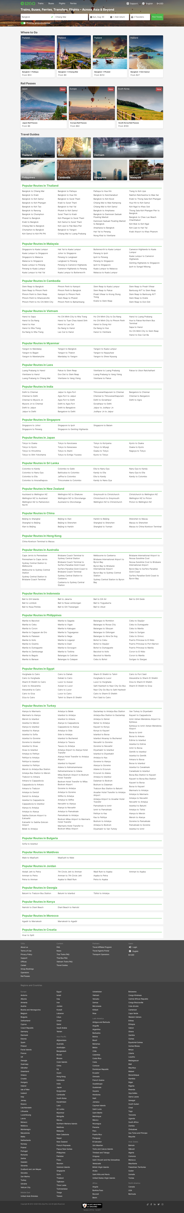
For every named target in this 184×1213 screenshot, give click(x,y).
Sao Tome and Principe (137, 1133)
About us (24, 947)
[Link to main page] (28, 3)
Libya (59, 1017)
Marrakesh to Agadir (67, 921)
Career (23, 965)
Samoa (95, 1002)
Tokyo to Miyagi (101, 447)
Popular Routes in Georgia (39, 887)
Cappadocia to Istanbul (33, 804)
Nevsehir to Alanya (67, 803)
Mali (130, 1064)
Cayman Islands (99, 1105)
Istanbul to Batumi (137, 805)
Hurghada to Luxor (102, 678)
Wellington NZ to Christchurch (108, 502)
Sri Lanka (60, 1109)
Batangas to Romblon (104, 620)
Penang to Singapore (103, 261)
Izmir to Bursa (135, 748)
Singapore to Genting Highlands (73, 429)
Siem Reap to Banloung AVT (142, 294)
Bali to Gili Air (100, 599)
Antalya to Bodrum (102, 825)
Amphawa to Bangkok (104, 227)
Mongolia (60, 1116)
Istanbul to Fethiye (31, 765)
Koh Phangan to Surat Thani (71, 218)
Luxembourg (26, 1115)
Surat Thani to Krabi (67, 214)
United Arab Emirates (29, 1196)
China (59, 1066)
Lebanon (60, 1013)
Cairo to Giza (28, 693)
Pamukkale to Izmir (103, 805)
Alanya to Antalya (30, 807)
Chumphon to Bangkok (33, 229)
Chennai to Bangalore (139, 396)
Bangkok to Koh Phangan (34, 202)
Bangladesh (61, 1051)
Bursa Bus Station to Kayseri (142, 775)
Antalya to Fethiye (30, 753)
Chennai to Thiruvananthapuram (109, 396)
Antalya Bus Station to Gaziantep (109, 715)
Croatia (24, 1079)
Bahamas (96, 1044)
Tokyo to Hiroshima (31, 451)
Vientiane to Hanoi (31, 374)
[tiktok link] (148, 1204)
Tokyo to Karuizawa (67, 443)
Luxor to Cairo (65, 693)
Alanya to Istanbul (30, 727)
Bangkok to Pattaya (67, 191)
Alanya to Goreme (102, 765)
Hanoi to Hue (28, 324)
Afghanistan (61, 1040)
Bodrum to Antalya (102, 821)
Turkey (23, 1180)
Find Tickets (157, 17)
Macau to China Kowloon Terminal (145, 526)
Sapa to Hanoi (136, 327)
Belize (95, 1047)
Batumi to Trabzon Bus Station (36, 893)
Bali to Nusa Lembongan (69, 603)
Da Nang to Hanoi (66, 328)
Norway (24, 1144)
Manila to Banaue (30, 659)
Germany (24, 1031)
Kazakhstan (61, 1102)
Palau (59, 1160)
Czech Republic (27, 1028)
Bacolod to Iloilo (101, 651)
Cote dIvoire (133, 1006)
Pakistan (60, 1156)
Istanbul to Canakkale (139, 767)
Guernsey (24, 1064)
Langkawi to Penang (67, 261)
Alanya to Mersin (137, 813)
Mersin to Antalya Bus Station (36, 769)
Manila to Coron (29, 628)
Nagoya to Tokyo (137, 451)
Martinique (97, 1116)
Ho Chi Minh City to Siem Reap (144, 331)
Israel (59, 995)
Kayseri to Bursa (137, 782)
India (59, 1084)
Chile (95, 1051)
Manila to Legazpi (66, 640)
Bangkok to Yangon (67, 229)
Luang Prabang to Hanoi (33, 370)
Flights (62, 3)
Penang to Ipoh (101, 253)
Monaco (24, 1122)
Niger (130, 1082)
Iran (58, 1002)
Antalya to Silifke (66, 800)
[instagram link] (162, 1204)
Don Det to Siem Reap (68, 374)
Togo (130, 1111)
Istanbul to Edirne (137, 744)
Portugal (24, 1151)
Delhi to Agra (135, 400)
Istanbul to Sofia (30, 734)
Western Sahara (134, 1017)
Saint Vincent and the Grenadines (106, 1160)
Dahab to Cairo (65, 678)
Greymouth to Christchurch (106, 494)
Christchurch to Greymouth (106, 498)
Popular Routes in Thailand (40, 185)
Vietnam (96, 995)
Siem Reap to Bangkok (33, 286)
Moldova (24, 1126)
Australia (60, 1044)
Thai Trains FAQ (63, 954)
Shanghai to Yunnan (103, 526)
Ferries (73, 3)
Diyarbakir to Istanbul (104, 750)
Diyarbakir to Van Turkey (105, 829)
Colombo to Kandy (31, 468)
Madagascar (133, 1060)
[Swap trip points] (52, 17)
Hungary (24, 1082)
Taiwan (59, 1196)
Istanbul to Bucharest (68, 738)
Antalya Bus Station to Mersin (36, 773)
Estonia (24, 1039)
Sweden (24, 1162)
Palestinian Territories (137, 1167)
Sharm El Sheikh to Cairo (34, 682)
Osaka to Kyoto (136, 447)
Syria (59, 1174)
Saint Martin (97, 1113)
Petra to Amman (30, 879)
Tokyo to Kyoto (29, 447)
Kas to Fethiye (100, 817)
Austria (23, 1006)
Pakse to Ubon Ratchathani (142, 370)
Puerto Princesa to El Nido (141, 640)
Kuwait (59, 1010)
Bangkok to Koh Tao (31, 206)
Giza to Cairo (28, 697)
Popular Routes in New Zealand (43, 488)
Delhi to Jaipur (29, 407)
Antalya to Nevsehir (138, 798)
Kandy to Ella (100, 472)
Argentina (96, 1029)
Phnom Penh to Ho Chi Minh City (37, 302)
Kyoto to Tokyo (101, 454)
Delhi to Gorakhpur (103, 400)
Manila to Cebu (29, 624)
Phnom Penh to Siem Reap (34, 294)
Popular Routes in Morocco (40, 915)
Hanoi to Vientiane (102, 332)
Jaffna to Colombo (67, 476)
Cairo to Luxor (65, 689)
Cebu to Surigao (137, 632)
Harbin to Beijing (101, 519)
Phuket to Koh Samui (67, 210)
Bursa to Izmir (135, 732)
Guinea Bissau (134, 1046)
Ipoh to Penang (101, 257)
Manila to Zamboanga (32, 651)
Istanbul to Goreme (31, 738)
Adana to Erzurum (102, 769)
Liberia (131, 1053)
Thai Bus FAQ (62, 958)
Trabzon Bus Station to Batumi (108, 788)
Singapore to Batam (103, 425)
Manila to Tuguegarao (68, 632)
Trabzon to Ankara (31, 777)
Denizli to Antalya (30, 796)
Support (134, 3)
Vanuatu (96, 999)
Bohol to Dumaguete (103, 647)
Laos (58, 1105)
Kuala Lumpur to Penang (33, 265)
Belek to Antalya (30, 829)
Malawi (131, 1071)
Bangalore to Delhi (66, 411)
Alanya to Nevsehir (67, 807)
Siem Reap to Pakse (103, 290)
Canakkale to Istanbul (139, 771)
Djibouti (131, 1149)
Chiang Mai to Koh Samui (105, 206)
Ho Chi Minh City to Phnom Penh (109, 320)
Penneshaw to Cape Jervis (34, 559)
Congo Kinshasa (135, 995)
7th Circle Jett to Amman (70, 871)
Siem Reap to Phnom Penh (34, 290)
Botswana (132, 992)
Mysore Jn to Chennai (32, 403)
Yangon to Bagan (30, 352)
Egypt (59, 992)
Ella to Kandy (100, 476)
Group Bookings (27, 969)
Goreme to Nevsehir (103, 746)
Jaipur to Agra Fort (67, 392)
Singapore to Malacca (32, 257)
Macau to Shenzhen (138, 522)
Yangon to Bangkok (67, 349)
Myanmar (60, 1113)
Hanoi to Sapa (29, 316)
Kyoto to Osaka (136, 443)
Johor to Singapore (67, 253)
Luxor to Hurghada (102, 682)
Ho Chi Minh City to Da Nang (107, 316)
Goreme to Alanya (102, 761)
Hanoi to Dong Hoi (102, 324)
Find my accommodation (38, 23)
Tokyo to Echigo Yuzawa (69, 454)
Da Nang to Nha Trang (32, 332)
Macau (59, 1120)
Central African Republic (138, 999)
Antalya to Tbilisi (137, 809)
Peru (94, 1131)
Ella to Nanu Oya (101, 468)
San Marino (25, 1176)
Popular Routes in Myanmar (40, 343)
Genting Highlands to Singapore (144, 263)
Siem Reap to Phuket (68, 298)
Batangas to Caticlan (68, 655)
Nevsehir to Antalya (138, 802)
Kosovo (24, 1104)
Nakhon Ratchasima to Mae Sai (144, 195)
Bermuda (132, 1194)
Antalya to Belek (65, 711)
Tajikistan (60, 1182)
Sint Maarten (98, 1145)
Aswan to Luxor (65, 686)
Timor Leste (61, 1185)
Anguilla (96, 1026)
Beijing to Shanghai (31, 519)
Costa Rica (97, 1058)
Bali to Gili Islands (30, 599)
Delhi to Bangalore (66, 407)
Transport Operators (101, 954)
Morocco (132, 1160)
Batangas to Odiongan (104, 632)
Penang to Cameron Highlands (72, 265)
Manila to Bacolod (30, 620)
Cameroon (132, 1010)
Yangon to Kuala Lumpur (105, 349)
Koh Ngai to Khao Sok (139, 206)
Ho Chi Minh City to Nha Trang (72, 316)
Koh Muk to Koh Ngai (139, 224)
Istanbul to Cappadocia (33, 800)
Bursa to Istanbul (137, 763)
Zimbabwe (132, 1129)
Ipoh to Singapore (102, 265)
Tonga (59, 1192)
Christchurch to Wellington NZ (143, 494)
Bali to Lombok (29, 603)
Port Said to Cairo (102, 697)
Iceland (24, 1093)
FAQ (58, 947)
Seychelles (132, 1093)
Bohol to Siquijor (101, 644)
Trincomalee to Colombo (69, 480)
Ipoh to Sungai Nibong (139, 266)
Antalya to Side (65, 730)
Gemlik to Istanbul (137, 751)
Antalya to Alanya (30, 811)
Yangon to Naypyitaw (104, 352)
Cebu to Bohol (100, 659)
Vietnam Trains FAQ (64, 962)
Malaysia (60, 1131)
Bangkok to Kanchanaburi (106, 195)
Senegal (131, 1100)
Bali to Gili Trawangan (68, 607)
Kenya (130, 1050)
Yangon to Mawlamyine (33, 356)
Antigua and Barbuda (101, 1022)
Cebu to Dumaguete (138, 624)
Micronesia (97, 1006)
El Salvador (97, 1142)
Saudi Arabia (62, 1028)
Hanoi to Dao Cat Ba (139, 335)
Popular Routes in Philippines (41, 615)
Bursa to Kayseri (137, 786)
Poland (23, 1147)
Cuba (95, 1062)
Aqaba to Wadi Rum (67, 879)
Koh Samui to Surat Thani (70, 222)
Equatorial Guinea (135, 1042)
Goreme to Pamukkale (139, 821)
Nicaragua (97, 1124)
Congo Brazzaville (135, 1002)
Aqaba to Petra (101, 875)
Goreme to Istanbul (31, 742)
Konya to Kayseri (101, 730)
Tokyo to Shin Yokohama (34, 454)
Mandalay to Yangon (67, 356)
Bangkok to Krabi (30, 195)
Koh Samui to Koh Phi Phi (34, 233)
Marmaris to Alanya (31, 715)
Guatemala (97, 1087)
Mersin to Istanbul (30, 719)
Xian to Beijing (29, 526)
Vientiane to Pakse (102, 378)
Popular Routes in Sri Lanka (40, 463)
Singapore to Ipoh (66, 425)
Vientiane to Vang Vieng (69, 378)
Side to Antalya (65, 734)
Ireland (23, 1086)
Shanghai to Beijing (31, 522)
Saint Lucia (97, 1109)
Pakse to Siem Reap (67, 370)
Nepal (59, 1138)
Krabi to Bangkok (30, 222)
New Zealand (62, 1142)
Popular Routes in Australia (40, 549)
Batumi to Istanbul (66, 893)
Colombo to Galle (66, 468)
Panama (96, 1127)
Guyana (96, 1091)
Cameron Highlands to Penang (72, 268)
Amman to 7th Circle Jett (70, 875)
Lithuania (24, 1111)
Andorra (24, 995)
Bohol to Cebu (100, 640)
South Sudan (133, 1104)
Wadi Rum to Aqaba (103, 871)
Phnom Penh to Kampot (69, 286)
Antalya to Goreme (67, 792)
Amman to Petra (30, 875)
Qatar (59, 1024)
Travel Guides (62, 965)
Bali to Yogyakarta (102, 603)
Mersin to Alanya (137, 817)
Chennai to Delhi (30, 396)
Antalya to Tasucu (66, 742)
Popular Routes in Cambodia (41, 280)
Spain (23, 1042)
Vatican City (25, 1187)
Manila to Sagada (66, 620)
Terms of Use (26, 951)
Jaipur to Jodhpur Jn (103, 407)
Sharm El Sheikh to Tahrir (105, 674)
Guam (59, 1073)
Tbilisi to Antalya (101, 893)
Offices (24, 962)
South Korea (61, 1098)
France (23, 1053)
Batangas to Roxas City (105, 624)
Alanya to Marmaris (31, 711)
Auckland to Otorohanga (69, 502)
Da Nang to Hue (101, 328)
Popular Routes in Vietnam (40, 311)
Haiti (94, 1098)
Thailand (60, 1178)
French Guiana (98, 1080)
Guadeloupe (97, 1084)
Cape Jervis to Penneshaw (34, 555)
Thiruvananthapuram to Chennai (109, 392)
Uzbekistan (97, 992)
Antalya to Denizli (30, 792)
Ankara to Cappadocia (33, 780)
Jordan (59, 1006)
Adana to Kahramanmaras (70, 767)
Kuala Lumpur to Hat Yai (33, 272)
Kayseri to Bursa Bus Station (142, 778)
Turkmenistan (62, 1189)
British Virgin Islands (101, 1167)
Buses (51, 3)
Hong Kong (61, 1076)
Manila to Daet (65, 644)
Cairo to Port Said (137, 674)
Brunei (59, 1055)
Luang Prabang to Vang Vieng (108, 374)
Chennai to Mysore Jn (32, 400)
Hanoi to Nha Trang (31, 328)
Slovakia (24, 1173)
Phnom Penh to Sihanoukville (36, 298)
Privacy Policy (26, 954)
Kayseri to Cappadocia (140, 715)
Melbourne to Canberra (105, 555)
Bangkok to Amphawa (104, 210)
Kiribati (95, 1010)
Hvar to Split (28, 935)
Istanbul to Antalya (67, 715)
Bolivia (95, 1037)
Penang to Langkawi (67, 257)
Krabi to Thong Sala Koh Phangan (145, 199)
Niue (94, 1013)
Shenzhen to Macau (138, 519)
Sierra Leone (133, 1097)
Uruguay (96, 1156)
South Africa (133, 1122)
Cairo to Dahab (65, 674)
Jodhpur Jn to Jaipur (103, 411)
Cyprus (24, 1024)
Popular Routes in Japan (38, 437)
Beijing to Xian (64, 519)
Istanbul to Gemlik (137, 755)
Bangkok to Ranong (31, 210)
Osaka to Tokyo (101, 451)
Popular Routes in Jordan (39, 866)
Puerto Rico (97, 1134)
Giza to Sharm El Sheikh (140, 682)
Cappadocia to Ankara (33, 784)
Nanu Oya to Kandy (138, 468)
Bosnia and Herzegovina (31, 1010)
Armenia (24, 1002)
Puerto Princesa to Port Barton (144, 644)
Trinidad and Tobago (101, 1153)
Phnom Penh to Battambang (71, 302)
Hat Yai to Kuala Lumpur (69, 249)
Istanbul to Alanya (30, 730)
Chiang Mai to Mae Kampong (107, 202)
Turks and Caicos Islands (103, 1149)
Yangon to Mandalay (32, 349)
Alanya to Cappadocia (68, 723)
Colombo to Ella (30, 476)
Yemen (59, 1031)
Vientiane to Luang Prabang (107, 370)
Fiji (58, 1069)
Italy (22, 1097)
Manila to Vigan (65, 624)
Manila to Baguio (30, 655)
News (59, 951)
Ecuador (96, 1073)
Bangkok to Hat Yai (67, 206)
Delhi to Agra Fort (66, 403)
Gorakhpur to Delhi (103, 403)
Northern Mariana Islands (67, 1124)
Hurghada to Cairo (31, 674)
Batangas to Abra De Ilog (105, 636)
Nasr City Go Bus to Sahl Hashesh (110, 689)
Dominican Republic (101, 1069)
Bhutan (59, 1058)
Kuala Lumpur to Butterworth (71, 272)
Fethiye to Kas (100, 813)
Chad (130, 1108)
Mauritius (132, 1068)
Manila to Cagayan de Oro (34, 632)
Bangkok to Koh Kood (104, 199)
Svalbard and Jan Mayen (31, 1169)
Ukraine (24, 1184)
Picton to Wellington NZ (140, 502)
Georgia (24, 1060)
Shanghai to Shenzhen (104, 522)
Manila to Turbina (66, 651)
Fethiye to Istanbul (31, 761)
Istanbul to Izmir (136, 829)
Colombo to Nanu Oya (32, 472)
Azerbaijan (61, 1047)
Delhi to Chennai (30, 392)
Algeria (131, 1153)
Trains (40, 3)
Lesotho (131, 1057)
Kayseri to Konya (101, 727)
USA (130, 1190)
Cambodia (61, 1095)
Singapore (61, 1171)
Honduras (96, 1095)
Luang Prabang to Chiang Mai (36, 378)
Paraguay (96, 1138)
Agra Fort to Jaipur (67, 396)
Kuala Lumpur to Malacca (105, 268)
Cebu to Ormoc (136, 636)
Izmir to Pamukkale (103, 809)
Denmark (24, 1035)
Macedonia (25, 1133)
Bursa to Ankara (136, 736)
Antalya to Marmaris (138, 794)
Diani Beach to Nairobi (68, 907)
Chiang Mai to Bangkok (33, 226)
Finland (24, 1046)
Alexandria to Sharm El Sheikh (143, 678)
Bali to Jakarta (65, 599)
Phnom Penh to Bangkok (69, 290)
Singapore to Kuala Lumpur (35, 249)
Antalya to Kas (100, 757)
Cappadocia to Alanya (68, 727)
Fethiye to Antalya (30, 757)
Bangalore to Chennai (139, 392)
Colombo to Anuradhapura (34, 480)
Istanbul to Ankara (66, 719)
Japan (59, 1087)
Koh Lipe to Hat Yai (138, 227)
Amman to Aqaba (137, 871)
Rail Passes (25, 976)
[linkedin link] (155, 1204)
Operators (25, 972)
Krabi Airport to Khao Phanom (143, 231)
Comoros (132, 1156)
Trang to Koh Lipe (137, 191)
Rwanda (131, 1089)
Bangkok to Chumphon (33, 214)
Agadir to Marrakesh (32, 921)
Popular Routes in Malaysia (40, 243)
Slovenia (24, 1166)
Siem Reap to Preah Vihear (141, 286)
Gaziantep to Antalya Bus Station (109, 711)
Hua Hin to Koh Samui (139, 202)
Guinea (131, 1039)
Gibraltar (24, 1068)
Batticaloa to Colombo (68, 472)
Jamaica (96, 1102)
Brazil (95, 1040)
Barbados (96, 1033)
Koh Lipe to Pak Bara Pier (70, 226)
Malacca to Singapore (32, 261)
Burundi (96, 1194)
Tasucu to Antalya (66, 746)
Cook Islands (62, 1062)
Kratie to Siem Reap (103, 301)
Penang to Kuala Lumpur (33, 268)
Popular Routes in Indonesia (41, 593)
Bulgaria (24, 1017)
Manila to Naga (65, 636)
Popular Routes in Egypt (38, 668)
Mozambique (133, 1075)
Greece (24, 1075)
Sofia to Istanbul (30, 844)
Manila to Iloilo (29, 640)
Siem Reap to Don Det (139, 302)
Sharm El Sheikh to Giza (140, 686)
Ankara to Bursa (136, 759)
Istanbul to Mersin (30, 723)
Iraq (58, 999)
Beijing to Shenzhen (67, 522)
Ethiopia (131, 1024)
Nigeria (131, 1086)
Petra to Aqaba (101, 879)
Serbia (23, 1158)
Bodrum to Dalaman (103, 784)
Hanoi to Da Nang (30, 320)
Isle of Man (25, 1089)
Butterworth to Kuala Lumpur (107, 249)
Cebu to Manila (136, 628)
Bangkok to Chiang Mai (33, 191)
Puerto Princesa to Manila (141, 647)
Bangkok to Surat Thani (69, 199)
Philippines (61, 1153)
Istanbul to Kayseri (66, 763)
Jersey (23, 1100)
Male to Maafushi (30, 857)
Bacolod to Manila (102, 655)
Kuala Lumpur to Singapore (35, 253)
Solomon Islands (63, 1167)
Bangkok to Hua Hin (67, 195)
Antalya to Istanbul (102, 777)
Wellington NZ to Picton (140, 498)
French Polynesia (63, 1145)
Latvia (23, 1118)
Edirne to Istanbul (137, 740)
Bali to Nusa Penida (31, 607)
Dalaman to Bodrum (103, 780)
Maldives (60, 1127)
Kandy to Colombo (138, 476)
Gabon (131, 1028)
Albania (24, 999)
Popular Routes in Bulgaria (40, 838)
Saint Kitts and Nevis (101, 1174)
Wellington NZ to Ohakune (70, 494)
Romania (24, 1155)
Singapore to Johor (31, 425)
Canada (131, 1187)
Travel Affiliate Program (102, 947)
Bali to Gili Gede (137, 599)
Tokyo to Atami (65, 451)
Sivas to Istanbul (30, 750)
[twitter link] (159, 1204)
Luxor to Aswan (65, 682)
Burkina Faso (98, 1190)
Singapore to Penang (32, 429)
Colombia (96, 1055)
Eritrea (131, 1021)
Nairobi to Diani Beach (32, 907)
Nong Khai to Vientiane (104, 235)
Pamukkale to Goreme (139, 825)
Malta (23, 1137)
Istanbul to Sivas (30, 746)
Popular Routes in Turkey (39, 705)
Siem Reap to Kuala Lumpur (107, 286)
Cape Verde (133, 1013)
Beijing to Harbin (66, 526)
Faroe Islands (26, 1050)
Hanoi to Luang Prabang (140, 316)
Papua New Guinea (64, 1149)
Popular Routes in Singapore (41, 419)
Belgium (24, 1013)
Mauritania (132, 1163)
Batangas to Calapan (68, 659)
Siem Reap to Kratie (138, 298)
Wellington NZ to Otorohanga (72, 498)
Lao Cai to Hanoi (66, 332)
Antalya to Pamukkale (68, 811)
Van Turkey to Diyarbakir (141, 711)
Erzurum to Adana (102, 773)
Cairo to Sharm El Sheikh (105, 693)
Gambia (131, 1035)
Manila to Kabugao (67, 628)
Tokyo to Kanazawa (67, 447)
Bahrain (131, 1145)
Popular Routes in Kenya (38, 901)
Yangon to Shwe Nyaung (105, 356)
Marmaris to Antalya (138, 790)
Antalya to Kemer (102, 719)
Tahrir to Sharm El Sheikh (70, 697)
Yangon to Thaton (66, 352)
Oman (59, 1021)
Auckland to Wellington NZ (34, 494)
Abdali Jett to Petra (31, 871)
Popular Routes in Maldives (40, 852)
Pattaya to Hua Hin (103, 191)
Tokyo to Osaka (29, 443)
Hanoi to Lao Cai (66, 324)
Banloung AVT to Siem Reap (142, 290)
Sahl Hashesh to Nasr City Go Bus (110, 686)
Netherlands (26, 1140)
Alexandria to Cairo (31, 689)
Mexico (95, 1120)
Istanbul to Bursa (101, 734)
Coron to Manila (136, 655)
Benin (95, 1198)
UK (22, 1057)
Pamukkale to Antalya (68, 815)
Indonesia (60, 1080)
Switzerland (25, 1021)
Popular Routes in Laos (37, 364)
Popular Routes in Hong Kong (41, 535)
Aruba (95, 1171)
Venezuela (97, 1163)
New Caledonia (63, 1134)
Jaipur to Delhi (29, 411)
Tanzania (132, 1115)
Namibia (131, 1079)
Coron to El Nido (137, 651)
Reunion (60, 1163)
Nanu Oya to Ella (137, 472)
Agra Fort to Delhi (66, 400)
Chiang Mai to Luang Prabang (72, 233)
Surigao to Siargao (138, 659)
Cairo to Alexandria (31, 686)
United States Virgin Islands (104, 1178)
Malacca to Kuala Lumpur (105, 272)
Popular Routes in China (38, 513)
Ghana (131, 1031)
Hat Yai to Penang (102, 231)
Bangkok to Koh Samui (33, 199)
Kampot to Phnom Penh (69, 294)
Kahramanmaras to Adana (70, 771)
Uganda (131, 1118)
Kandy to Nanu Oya (103, 480)
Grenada (96, 1076)
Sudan (131, 1171)
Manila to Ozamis (30, 644)
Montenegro (26, 1129)
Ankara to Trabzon (31, 788)
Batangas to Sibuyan (103, 628)
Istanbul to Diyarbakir (104, 753)
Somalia (131, 1174)
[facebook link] (151, 1204)
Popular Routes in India (37, 386)
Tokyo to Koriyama (102, 443)
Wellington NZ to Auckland (34, 498)
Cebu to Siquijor (137, 620)
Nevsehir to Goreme (103, 742)
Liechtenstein (26, 1108)
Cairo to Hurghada (31, 678)
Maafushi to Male (66, 857)
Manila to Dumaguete (32, 647)
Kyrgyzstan (61, 1091)
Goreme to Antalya (67, 788)
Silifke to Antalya (66, 796)
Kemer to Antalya (102, 723)
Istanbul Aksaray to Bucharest (108, 738)
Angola (95, 1187)
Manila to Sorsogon (67, 647)
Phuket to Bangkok (31, 218)
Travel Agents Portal (101, 951)
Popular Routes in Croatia (39, 929)
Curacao (96, 1066)
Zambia (131, 1126)
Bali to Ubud (99, 607)
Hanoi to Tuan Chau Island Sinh (72, 320)
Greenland (25, 1071)
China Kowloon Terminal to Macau (38, 541)
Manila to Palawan (30, 636)
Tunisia (131, 1178)
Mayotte (131, 1137)
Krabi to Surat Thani (67, 202)
